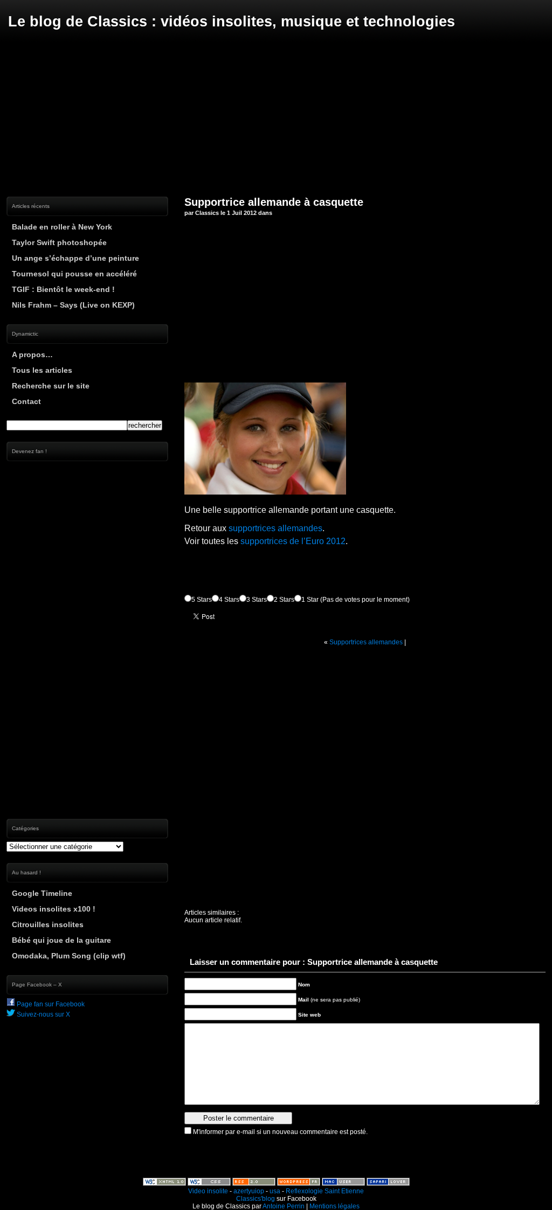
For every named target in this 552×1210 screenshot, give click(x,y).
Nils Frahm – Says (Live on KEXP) (73, 305)
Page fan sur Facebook (50, 1004)
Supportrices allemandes (366, 642)
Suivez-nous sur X (42, 1014)
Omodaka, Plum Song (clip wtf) (69, 955)
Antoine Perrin (284, 1206)
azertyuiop (248, 1191)
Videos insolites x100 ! (53, 909)
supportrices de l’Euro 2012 (293, 541)
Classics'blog (255, 1198)
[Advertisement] (276, 113)
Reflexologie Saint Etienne (325, 1191)
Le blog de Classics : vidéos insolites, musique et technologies (231, 21)
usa (275, 1191)
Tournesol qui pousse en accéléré (74, 273)
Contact (26, 401)
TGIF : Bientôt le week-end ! (63, 289)
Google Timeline (42, 893)
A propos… (32, 354)
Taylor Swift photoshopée (59, 242)
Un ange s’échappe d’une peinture (75, 258)
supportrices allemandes (275, 528)
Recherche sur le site (50, 385)
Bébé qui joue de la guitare (61, 940)
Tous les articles (42, 370)
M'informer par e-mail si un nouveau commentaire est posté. (280, 1132)
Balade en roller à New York (62, 226)
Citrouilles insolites (48, 924)
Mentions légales (334, 1206)
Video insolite (208, 1191)
